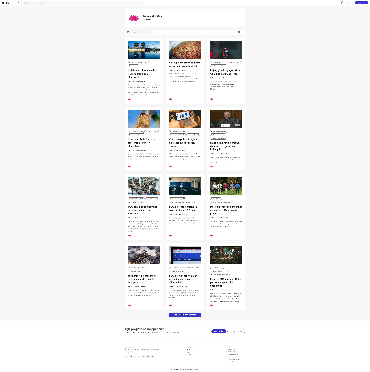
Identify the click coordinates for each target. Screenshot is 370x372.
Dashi (196, 369)
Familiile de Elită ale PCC (220, 274)
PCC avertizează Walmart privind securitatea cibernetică (183, 279)
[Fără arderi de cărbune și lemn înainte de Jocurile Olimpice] (144, 255)
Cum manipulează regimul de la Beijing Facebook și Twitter (183, 143)
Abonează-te (219, 331)
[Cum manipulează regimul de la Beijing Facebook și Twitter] (185, 119)
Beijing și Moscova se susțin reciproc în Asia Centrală (184, 64)
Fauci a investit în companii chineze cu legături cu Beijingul (225, 146)
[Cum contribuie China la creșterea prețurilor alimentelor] (144, 119)
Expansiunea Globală (233, 62)
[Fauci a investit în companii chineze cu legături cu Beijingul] (226, 119)
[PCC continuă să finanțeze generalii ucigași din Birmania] (144, 186)
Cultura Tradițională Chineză (139, 62)
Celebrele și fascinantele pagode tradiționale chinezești (141, 74)
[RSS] (152, 356)
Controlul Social (218, 62)
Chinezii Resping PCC (178, 199)
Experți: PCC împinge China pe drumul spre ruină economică (225, 282)
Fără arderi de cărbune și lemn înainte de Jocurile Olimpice (142, 279)
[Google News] (148, 356)
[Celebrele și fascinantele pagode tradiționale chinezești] (144, 50)
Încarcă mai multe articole (185, 315)
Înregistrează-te (361, 3)
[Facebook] (126, 356)
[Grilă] (238, 32)
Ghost (191, 369)
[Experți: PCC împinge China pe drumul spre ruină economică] (226, 255)
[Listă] (242, 32)
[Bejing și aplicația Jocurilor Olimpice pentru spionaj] (226, 50)
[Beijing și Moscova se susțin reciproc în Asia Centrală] (185, 50)
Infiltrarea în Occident (219, 66)
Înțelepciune (134, 66)
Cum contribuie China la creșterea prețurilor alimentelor (141, 143)
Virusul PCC (189, 202)
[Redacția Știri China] (129, 99)
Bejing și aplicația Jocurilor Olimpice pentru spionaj (225, 72)
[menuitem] (195, 349)
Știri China (179, 369)
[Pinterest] (139, 356)
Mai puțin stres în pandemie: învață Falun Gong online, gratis (226, 210)
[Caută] (26, 3)
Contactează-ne (236, 331)
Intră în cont (347, 3)
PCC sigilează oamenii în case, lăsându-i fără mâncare (184, 208)
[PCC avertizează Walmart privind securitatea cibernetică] (185, 255)
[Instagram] (135, 356)
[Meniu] (18, 2)
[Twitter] (131, 356)
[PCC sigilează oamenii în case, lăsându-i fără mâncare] (185, 186)
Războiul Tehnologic (219, 135)
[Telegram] (143, 356)
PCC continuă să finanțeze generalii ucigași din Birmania (142, 210)
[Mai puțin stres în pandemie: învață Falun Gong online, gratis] (226, 186)
